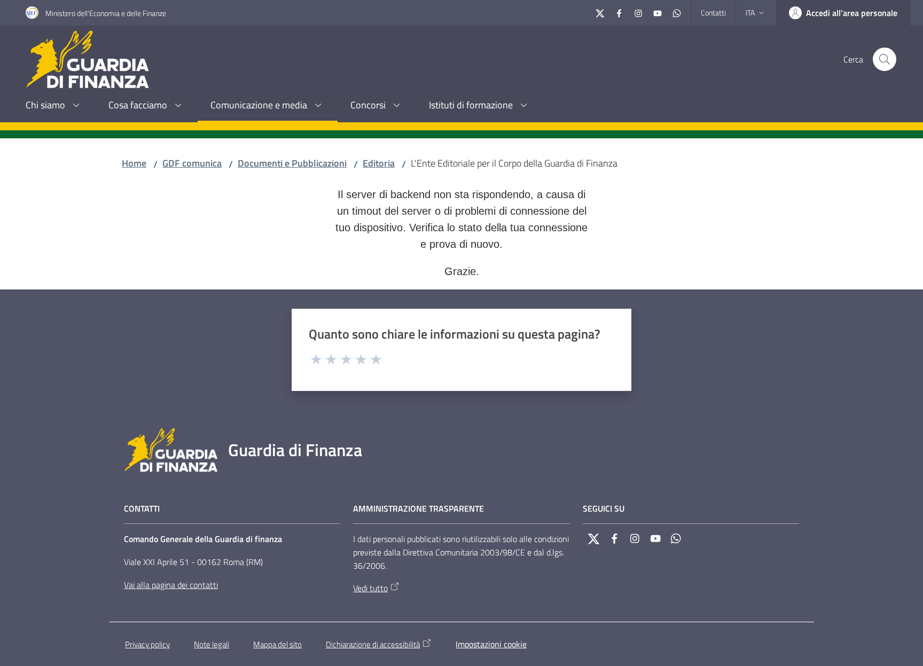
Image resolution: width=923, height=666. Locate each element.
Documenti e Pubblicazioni (292, 163)
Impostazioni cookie (491, 644)
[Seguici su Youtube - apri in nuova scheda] (657, 12)
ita (750, 12)
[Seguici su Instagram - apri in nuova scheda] (638, 12)
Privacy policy (147, 644)
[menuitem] (54, 106)
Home (134, 163)
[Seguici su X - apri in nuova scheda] (600, 12)
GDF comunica (192, 163)
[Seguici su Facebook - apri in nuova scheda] (619, 12)
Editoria (379, 163)
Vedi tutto (370, 588)
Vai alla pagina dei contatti (171, 584)
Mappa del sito (277, 644)
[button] (884, 59)
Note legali (211, 644)
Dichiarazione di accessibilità (373, 644)
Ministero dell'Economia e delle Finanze (105, 13)
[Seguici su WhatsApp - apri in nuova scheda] (677, 12)
